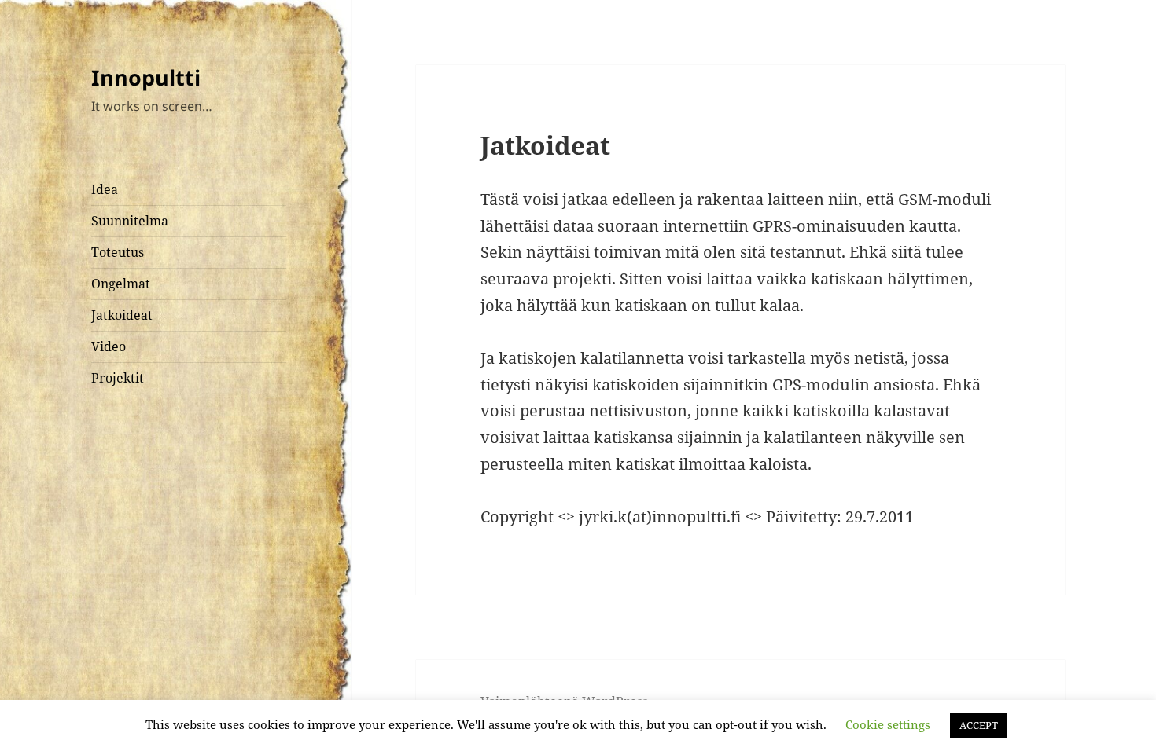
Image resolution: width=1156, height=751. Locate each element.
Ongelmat (120, 283)
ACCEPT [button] (978, 725)
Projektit (117, 377)
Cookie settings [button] (887, 724)
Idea (104, 189)
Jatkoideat (122, 315)
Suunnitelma (129, 220)
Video (108, 346)
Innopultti (146, 77)
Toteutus (117, 252)
